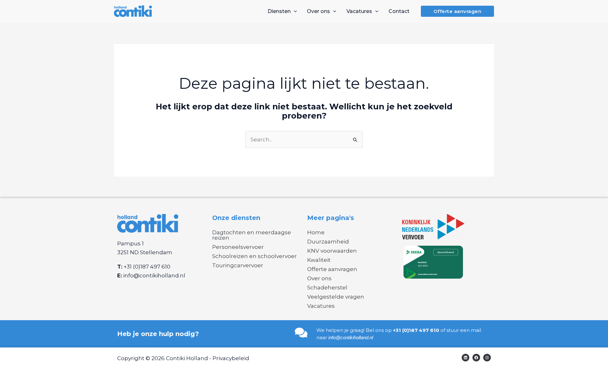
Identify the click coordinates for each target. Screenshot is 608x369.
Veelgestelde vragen (335, 297)
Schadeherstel (327, 287)
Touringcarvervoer (237, 265)
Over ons (319, 278)
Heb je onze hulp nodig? (158, 334)
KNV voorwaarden (332, 251)
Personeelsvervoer (238, 247)
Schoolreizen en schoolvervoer (254, 256)
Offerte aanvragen (332, 269)
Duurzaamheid (328, 241)
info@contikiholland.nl (154, 275)
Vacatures (321, 306)
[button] (294, 11)
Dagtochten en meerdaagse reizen (251, 235)
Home (316, 232)
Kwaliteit (319, 260)
